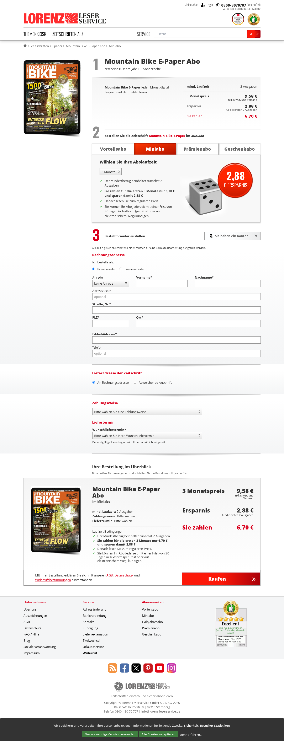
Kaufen (217, 579)
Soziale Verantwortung (39, 647)
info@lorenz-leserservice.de (160, 711)
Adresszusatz (101, 291)
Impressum (31, 653)
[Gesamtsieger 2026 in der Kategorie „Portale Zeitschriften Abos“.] (238, 19)
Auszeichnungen (35, 615)
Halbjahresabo (152, 622)
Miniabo (148, 615)
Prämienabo (150, 628)
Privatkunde (106, 269)
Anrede (97, 277)
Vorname (144, 277)
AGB (109, 575)
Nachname (204, 277)
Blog (26, 640)
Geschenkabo (151, 634)
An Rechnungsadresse (113, 382)
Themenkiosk (34, 34)
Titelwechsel (91, 640)
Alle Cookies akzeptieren (158, 734)
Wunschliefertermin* (109, 430)
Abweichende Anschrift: (156, 382)
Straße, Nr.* (101, 304)
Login (209, 4)
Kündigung (90, 628)
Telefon (97, 347)
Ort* (139, 317)
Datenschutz (32, 628)
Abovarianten (153, 602)
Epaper (57, 46)
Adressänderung (94, 609)
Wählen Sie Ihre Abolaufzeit (128, 162)
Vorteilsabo (150, 609)
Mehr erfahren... (191, 735)
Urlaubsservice (93, 647)
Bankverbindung (94, 615)
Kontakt (88, 622)
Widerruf (90, 653)
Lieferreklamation (95, 634)
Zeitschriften (40, 46)
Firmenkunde (134, 269)
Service (144, 34)
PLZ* (95, 317)
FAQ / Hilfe (31, 634)
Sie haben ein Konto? (231, 236)
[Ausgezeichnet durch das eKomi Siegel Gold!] (254, 19)
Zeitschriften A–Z (67, 34)
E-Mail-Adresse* (104, 334)
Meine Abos (191, 4)
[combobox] (200, 34)
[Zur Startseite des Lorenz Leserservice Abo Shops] (65, 18)
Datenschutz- (124, 575)
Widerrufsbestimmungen (53, 580)
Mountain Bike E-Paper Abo (85, 46)
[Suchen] (254, 34)
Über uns (30, 609)
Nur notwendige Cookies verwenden (110, 734)
